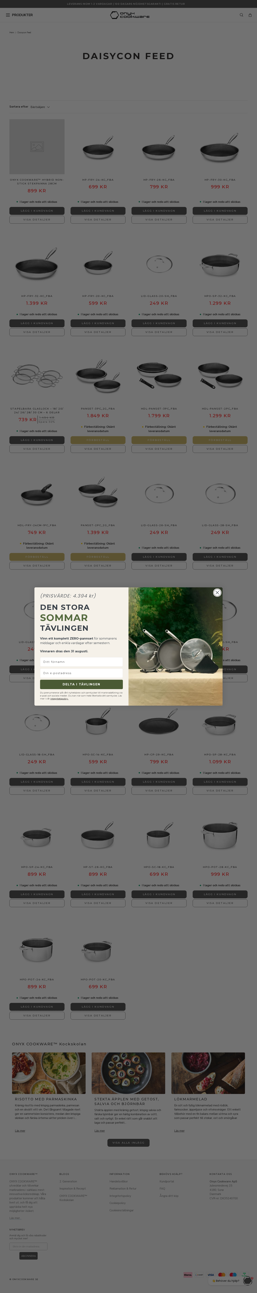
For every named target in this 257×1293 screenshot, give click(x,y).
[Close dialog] (217, 592)
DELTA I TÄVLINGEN (81, 684)
